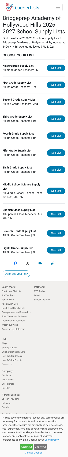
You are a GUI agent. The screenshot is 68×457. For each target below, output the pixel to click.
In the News (8, 379)
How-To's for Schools (12, 356)
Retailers (6, 403)
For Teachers (8, 295)
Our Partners (8, 383)
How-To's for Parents (12, 360)
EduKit (37, 295)
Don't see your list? (16, 273)
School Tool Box (42, 299)
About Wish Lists (10, 304)
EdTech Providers (10, 399)
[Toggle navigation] (58, 7)
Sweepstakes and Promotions (16, 312)
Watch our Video (10, 325)
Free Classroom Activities (14, 316)
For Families (8, 299)
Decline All (40, 446)
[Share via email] (40, 263)
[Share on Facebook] (15, 263)
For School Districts (11, 291)
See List (58, 67)
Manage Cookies (33, 452)
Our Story (6, 375)
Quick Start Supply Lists (13, 308)
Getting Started (9, 347)
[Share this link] (53, 263)
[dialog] (34, 435)
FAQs (4, 343)
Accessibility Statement (13, 329)
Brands (5, 407)
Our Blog (6, 388)
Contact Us (7, 364)
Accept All (26, 446)
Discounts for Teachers (13, 320)
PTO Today (39, 291)
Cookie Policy (51, 439)
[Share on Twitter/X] (27, 263)
